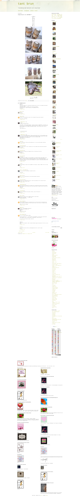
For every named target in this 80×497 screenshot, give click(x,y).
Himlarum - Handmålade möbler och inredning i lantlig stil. (57, 281)
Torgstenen (53, 323)
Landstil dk (54, 289)
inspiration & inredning (56, 46)
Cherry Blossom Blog (55, 124)
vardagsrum (55, 18)
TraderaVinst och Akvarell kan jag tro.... (58, 143)
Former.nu (53, 270)
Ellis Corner (54, 268)
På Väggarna (57, 171)
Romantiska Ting (54, 299)
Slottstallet (54, 300)
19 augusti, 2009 (22, 224)
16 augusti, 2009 (22, 205)
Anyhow (53, 254)
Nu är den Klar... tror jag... (58, 147)
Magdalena (21, 207)
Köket (52, 15)
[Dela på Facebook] (32, 100)
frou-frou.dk (54, 273)
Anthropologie (54, 253)
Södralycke (21, 116)
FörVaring (58, 14)
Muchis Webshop (54, 318)
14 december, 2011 (22, 229)
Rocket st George (54, 298)
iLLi (20, 163)
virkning (59, 18)
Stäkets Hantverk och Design (56, 322)
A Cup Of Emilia (22, 179)
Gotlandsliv (54, 275)
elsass (53, 31)
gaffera (41, 495)
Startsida (20, 10)
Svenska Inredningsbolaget (56, 303)
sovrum (52, 18)
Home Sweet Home (54, 282)
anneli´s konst (33, 10)
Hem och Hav (54, 278)
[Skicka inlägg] (28, 100)
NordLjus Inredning (55, 296)
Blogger (47, 495)
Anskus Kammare (54, 252)
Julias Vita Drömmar (55, 287)
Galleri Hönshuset (22, 214)
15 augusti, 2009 (22, 177)
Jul (61, 14)
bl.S (53, 52)
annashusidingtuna (22, 184)
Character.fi (54, 260)
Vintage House (54, 21)
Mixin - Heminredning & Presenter (57, 294)
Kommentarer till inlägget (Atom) (27, 233)
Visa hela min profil (55, 195)
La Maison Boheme (55, 129)
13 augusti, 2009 (22, 109)
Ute (52, 17)
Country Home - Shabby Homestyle (56, 263)
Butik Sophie (54, 258)
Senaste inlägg (20, 232)
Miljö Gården (54, 293)
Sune (61, 16)
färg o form (21, 195)
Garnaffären (54, 312)
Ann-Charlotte (22, 150)
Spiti (53, 301)
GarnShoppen (54, 315)
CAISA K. (54, 134)
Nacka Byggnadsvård (55, 295)
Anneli (57, 185)
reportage (55, 17)
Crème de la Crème (54, 264)
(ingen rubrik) (58, 179)
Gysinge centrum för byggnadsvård (57, 277)
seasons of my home (55, 69)
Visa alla (61, 139)
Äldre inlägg (47, 232)
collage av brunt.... (59, 175)
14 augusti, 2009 (22, 139)
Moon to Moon (54, 36)
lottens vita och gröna (56, 74)
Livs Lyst (54, 41)
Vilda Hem (53, 305)
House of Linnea (54, 283)
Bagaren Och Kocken (55, 255)
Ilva (52, 284)
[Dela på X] (31, 100)
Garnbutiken (54, 313)
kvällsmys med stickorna (58, 163)
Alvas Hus (53, 251)
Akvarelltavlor (54, 14)
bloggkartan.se (60, 332)
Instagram (26, 10)
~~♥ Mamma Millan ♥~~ (23, 134)
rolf (57, 17)
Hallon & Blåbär (22, 201)
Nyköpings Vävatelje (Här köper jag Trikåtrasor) (56, 319)
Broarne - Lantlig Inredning (56, 257)
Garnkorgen (53, 314)
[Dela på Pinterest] (33, 100)
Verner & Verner (54, 304)
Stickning (58, 16)
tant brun (26, 3)
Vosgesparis (54, 51)
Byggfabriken (54, 259)
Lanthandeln (54, 290)
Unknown (21, 141)
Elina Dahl (54, 26)
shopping (60, 17)
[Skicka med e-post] (30, 100)
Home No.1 (21, 111)
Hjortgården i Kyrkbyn (55, 280)
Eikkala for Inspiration (55, 267)
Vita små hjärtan (22, 145)
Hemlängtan (53, 279)
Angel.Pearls (21, 175)
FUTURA (53, 64)
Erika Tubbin (54, 269)
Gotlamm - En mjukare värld (56, 274)
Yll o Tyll (53, 324)
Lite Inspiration (58, 15)
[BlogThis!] (31, 100)
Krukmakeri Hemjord (55, 288)
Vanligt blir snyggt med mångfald (58, 151)
